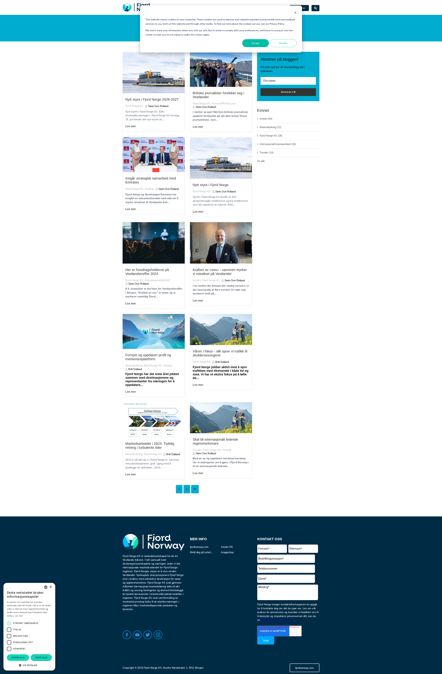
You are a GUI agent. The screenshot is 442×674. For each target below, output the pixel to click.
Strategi (149, 188)
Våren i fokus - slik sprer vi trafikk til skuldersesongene (220, 353)
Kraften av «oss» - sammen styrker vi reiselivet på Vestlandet (220, 272)
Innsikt (196, 280)
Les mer (130, 126)
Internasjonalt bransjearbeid (278, 144)
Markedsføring (133, 365)
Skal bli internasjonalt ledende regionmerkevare (215, 441)
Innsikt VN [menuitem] (227, 546)
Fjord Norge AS (134, 105)
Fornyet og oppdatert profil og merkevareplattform (148, 357)
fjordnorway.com (304, 667)
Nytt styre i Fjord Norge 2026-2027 (152, 99)
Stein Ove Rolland (157, 106)
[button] (29, 665)
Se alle (261, 160)
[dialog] (29, 627)
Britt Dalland (135, 369)
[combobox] (45, 587)
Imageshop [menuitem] (227, 552)
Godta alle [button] (18, 657)
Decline (283, 43)
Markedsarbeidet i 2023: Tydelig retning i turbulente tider (149, 445)
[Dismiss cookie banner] (295, 13)
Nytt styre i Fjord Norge (210, 185)
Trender (197, 449)
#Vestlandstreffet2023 (157, 280)
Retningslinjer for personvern (277, 619)
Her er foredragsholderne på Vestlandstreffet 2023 (147, 272)
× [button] (50, 587)
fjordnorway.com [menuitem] (199, 546)
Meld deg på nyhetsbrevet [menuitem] (202, 552)
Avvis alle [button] (41, 657)
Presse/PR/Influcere (224, 103)
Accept (256, 43)
